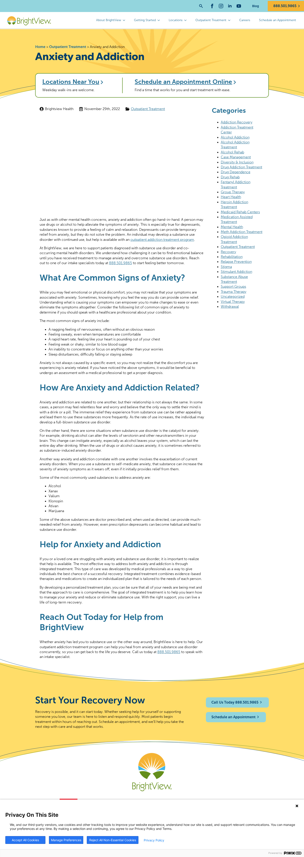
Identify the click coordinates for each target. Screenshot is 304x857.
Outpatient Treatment (210, 20)
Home (40, 47)
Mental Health (232, 227)
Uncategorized (233, 296)
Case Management (236, 157)
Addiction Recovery (236, 122)
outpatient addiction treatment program (162, 239)
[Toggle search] (201, 6)
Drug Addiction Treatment (241, 167)
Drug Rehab (230, 177)
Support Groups (233, 286)
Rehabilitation (232, 257)
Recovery (228, 252)
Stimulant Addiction (236, 272)
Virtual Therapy (233, 302)
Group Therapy (233, 192)
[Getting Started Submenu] (160, 20)
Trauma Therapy (233, 292)
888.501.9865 (120, 263)
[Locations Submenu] (186, 20)
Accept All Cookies (25, 840)
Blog (255, 6)
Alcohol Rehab (232, 152)
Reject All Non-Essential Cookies (112, 840)
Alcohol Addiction (235, 137)
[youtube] (238, 6)
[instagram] (221, 6)
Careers (244, 20)
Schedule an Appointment (277, 20)
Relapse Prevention (236, 262)
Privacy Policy (154, 840)
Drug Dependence (235, 172)
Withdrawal (230, 306)
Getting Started (145, 20)
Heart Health (231, 197)
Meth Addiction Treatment (241, 232)
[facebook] (212, 6)
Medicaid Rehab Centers (240, 212)
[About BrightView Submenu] (125, 20)
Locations (175, 20)
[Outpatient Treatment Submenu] (230, 20)
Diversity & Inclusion (237, 162)
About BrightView (108, 20)
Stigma (226, 267)
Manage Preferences (66, 840)
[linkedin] (229, 6)
